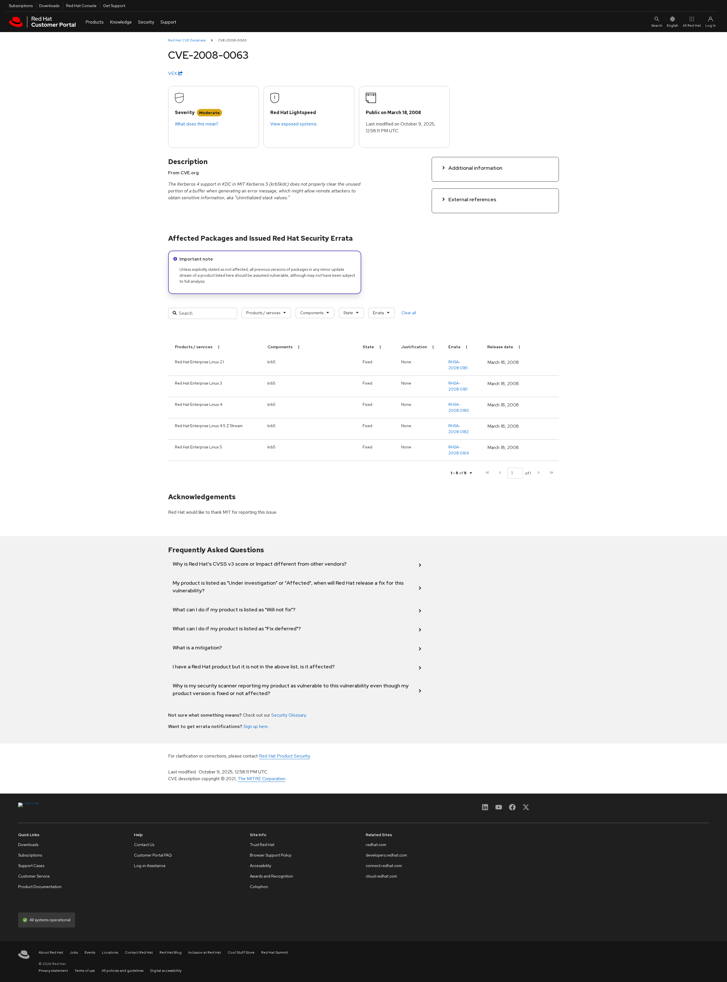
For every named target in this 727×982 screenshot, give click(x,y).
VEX (173, 73)
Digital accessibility (165, 970)
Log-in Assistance (150, 865)
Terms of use (85, 970)
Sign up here (255, 726)
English (672, 25)
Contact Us (144, 844)
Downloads (49, 5)
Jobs (74, 952)
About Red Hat (51, 952)
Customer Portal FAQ (153, 855)
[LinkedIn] (485, 809)
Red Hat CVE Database (187, 40)
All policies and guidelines (122, 970)
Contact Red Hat (139, 952)
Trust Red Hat (262, 844)
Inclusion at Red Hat (204, 952)
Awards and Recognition (271, 876)
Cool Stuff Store (241, 952)
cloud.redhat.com (381, 876)
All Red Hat (692, 25)
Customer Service (34, 876)
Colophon (259, 886)
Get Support (114, 5)
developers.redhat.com (386, 855)
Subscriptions (21, 5)
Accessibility (260, 865)
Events (90, 952)
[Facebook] (512, 809)
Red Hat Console (81, 5)
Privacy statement (53, 970)
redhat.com (376, 844)
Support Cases (31, 865)
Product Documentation (40, 886)
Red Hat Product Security (284, 756)
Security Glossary (288, 715)
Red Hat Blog (170, 952)
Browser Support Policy (270, 855)
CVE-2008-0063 (232, 40)
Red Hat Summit (274, 952)
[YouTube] (498, 809)
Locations (110, 952)
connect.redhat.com (384, 865)
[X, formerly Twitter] (526, 809)
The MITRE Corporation (261, 779)
